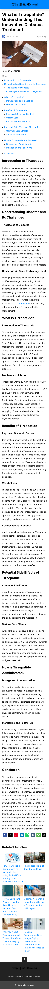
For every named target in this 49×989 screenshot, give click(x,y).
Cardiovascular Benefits (18, 121)
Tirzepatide (23, 303)
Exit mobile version (24, 985)
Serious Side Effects (16, 134)
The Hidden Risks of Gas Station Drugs (34, 867)
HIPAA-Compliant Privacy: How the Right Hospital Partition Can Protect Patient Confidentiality (11, 907)
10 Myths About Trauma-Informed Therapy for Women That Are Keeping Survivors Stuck (12, 938)
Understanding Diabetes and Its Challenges (25, 84)
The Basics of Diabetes (17, 87)
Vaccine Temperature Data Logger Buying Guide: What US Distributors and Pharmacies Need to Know (34, 941)
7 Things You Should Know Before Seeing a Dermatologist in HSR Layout (34, 904)
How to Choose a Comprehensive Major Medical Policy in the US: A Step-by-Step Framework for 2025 (12, 873)
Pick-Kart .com (24, 4)
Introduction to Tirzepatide (17, 80)
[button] (5, 835)
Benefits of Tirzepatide (15, 110)
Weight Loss (12, 117)
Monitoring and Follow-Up (19, 147)
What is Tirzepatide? (14, 97)
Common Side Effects (17, 131)
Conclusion (9, 153)
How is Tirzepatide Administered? (21, 140)
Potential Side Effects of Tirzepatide (22, 127)
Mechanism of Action (16, 104)
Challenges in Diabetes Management (24, 91)
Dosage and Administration (19, 144)
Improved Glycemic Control (20, 114)
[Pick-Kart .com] (24, 968)
